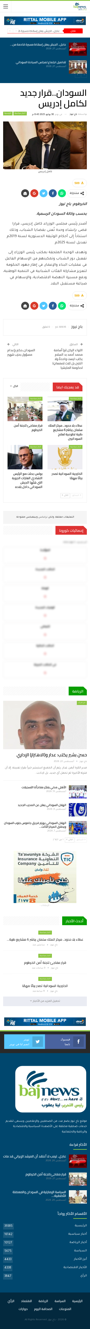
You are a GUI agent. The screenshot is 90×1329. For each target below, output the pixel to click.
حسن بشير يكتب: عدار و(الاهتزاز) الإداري (52, 755)
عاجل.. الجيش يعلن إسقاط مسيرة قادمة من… (38, 44)
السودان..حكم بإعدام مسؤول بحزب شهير (21, 352)
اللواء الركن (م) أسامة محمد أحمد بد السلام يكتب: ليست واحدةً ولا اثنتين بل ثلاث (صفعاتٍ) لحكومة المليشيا (68, 359)
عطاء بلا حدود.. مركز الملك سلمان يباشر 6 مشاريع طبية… (45, 939)
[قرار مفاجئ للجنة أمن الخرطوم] (25, 409)
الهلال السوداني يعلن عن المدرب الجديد (42, 805)
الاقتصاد (26, 1301)
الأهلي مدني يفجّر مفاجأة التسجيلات (44, 787)
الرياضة (43, 1301)
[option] (45, 58)
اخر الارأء (81, 703)
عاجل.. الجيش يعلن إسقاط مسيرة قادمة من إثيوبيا (30, 30)
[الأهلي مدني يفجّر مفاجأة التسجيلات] (78, 792)
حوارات (23, 1309)
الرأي (83, 1276)
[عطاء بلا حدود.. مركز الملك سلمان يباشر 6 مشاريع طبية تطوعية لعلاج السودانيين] (65, 409)
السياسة (80, 1251)
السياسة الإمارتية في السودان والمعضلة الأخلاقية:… (39, 1194)
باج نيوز (52, 1320)
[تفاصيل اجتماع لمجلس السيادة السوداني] (78, 67)
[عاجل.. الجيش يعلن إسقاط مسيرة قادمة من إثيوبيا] (78, 49)
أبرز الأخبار (80, 1259)
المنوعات (65, 1309)
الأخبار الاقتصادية (75, 1267)
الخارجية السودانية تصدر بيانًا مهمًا (45, 986)
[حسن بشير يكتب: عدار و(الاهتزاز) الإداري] (45, 725)
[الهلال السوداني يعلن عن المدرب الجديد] (78, 809)
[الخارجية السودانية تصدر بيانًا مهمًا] (65, 457)
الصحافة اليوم (43, 1309)
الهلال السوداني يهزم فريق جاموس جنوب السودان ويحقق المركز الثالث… (35, 824)
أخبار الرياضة (78, 1242)
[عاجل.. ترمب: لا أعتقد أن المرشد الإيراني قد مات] (78, 1161)
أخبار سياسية (20, 113)
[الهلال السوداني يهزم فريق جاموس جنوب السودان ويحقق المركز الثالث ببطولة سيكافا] (78, 827)
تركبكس (43, 517)
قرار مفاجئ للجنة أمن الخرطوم (45, 962)
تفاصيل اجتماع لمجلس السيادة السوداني (41, 62)
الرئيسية (7, 113)
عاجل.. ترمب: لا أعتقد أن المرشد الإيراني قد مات (34, 1156)
